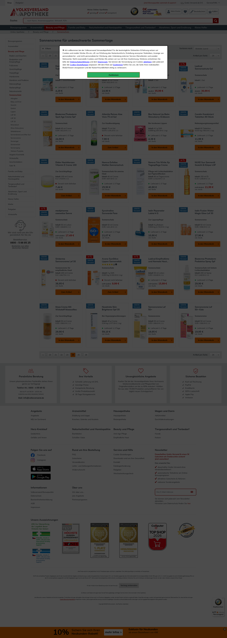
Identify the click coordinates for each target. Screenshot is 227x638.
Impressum (103, 62)
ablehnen (147, 62)
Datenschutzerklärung (79, 62)
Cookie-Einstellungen (79, 65)
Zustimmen (118, 65)
